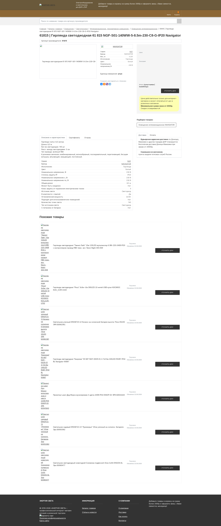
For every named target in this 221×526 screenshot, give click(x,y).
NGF (131, 52)
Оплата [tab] (153, 135)
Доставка (122, 512)
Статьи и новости (89, 512)
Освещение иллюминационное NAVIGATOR (156, 125)
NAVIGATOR (126, 164)
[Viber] (107, 84)
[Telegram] (110, 84)
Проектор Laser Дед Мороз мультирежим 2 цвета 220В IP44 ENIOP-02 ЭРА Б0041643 (89, 395)
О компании (124, 508)
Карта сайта (44, 521)
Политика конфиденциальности (53, 518)
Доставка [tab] (142, 135)
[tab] (74, 137)
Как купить (123, 516)
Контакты (122, 520)
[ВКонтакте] (101, 84)
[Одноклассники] (104, 84)
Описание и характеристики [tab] (53, 137)
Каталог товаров (89, 508)
